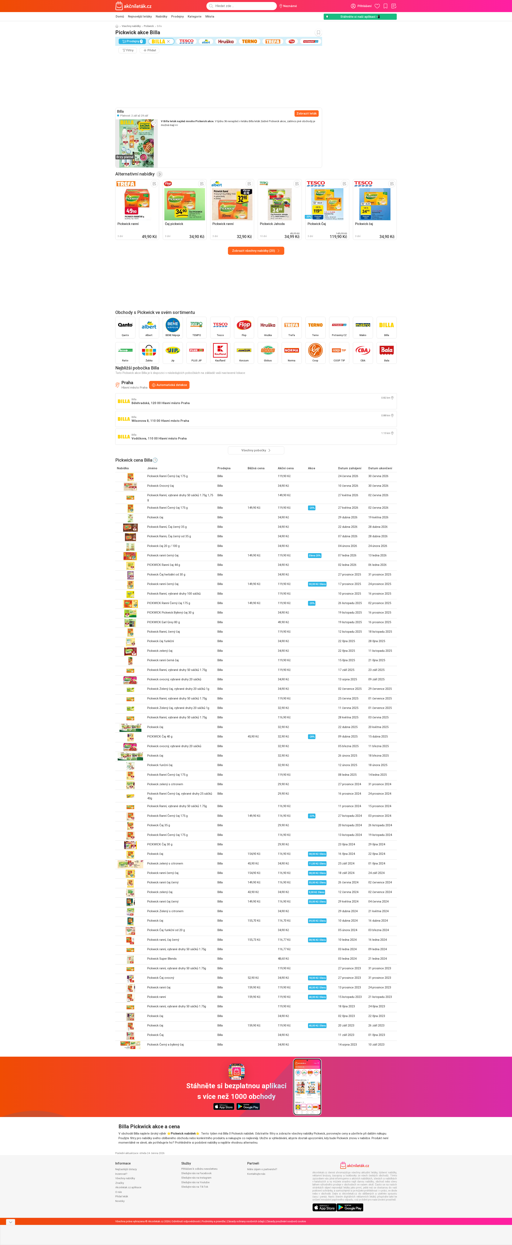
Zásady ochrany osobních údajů (245, 1221)
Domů (120, 16)
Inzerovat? (121, 1173)
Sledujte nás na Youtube (195, 1182)
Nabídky (161, 16)
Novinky (120, 1201)
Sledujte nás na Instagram (196, 1177)
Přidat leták (121, 1196)
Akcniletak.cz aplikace (128, 1187)
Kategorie (194, 16)
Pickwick (149, 26)
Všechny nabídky (131, 26)
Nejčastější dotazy (126, 1169)
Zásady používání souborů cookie (286, 1221)
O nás (118, 1191)
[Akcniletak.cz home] (133, 6)
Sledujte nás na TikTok (194, 1186)
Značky (119, 1182)
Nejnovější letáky (140, 16)
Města (209, 16)
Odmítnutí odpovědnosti (186, 1221)
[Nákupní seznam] (393, 6)
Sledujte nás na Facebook (196, 1173)
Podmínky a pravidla (213, 1221)
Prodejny (177, 16)
